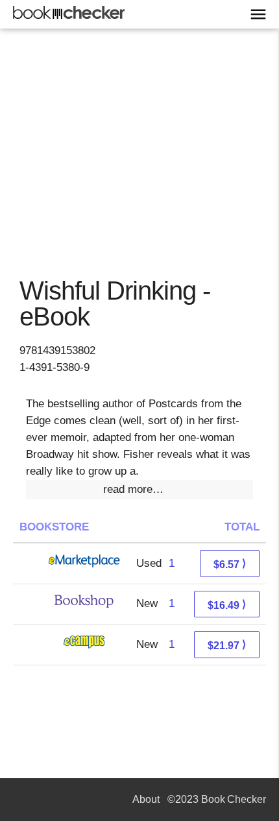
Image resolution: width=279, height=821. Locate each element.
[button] (139, 489)
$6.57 (229, 564)
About (146, 799)
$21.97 (227, 645)
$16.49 (227, 605)
